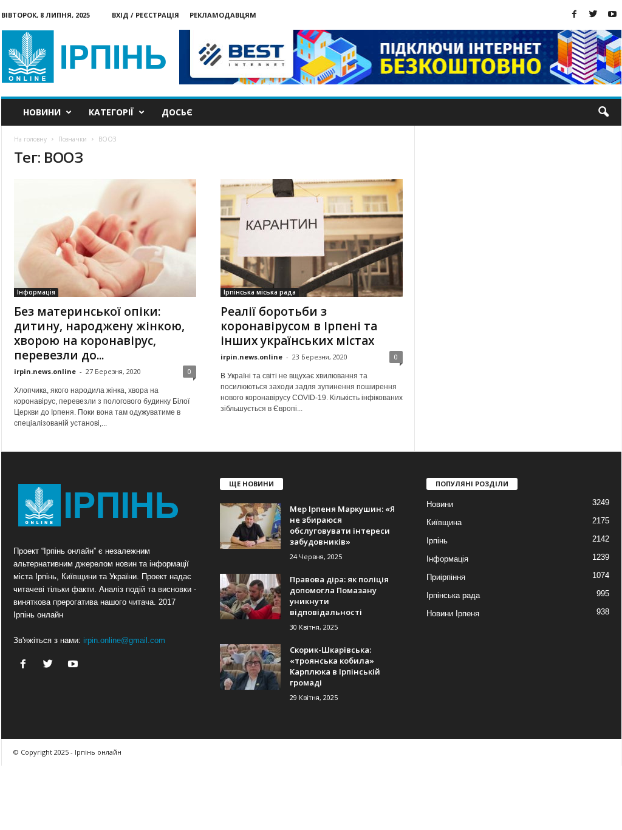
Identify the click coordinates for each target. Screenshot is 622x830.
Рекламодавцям (223, 14)
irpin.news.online (45, 371)
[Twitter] (593, 15)
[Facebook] (574, 15)
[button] (603, 112)
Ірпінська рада (453, 595)
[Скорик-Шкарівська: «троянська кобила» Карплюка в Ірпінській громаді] (250, 667)
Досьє (177, 112)
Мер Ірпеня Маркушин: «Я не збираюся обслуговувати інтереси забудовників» (342, 525)
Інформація (36, 292)
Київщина (444, 522)
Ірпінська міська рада (260, 292)
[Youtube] (612, 15)
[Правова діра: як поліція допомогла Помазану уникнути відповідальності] (250, 596)
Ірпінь (437, 540)
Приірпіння (445, 577)
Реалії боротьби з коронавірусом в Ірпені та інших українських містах (298, 326)
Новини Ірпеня (452, 613)
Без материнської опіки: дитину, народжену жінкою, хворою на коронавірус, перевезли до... (99, 333)
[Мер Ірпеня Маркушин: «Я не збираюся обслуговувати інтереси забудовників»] (250, 526)
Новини (42, 112)
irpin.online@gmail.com (124, 640)
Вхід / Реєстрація (145, 14)
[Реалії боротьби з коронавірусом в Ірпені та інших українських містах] (311, 238)
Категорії (111, 112)
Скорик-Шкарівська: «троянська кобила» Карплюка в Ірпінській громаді (335, 666)
